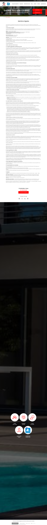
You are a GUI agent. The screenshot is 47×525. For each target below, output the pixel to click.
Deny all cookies (22, 523)
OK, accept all (15, 523)
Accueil (35, 0)
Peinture (38, 3)
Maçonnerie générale (15, 3)
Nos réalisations (39, 0)
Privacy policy (33, 523)
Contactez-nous (37, 12)
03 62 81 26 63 (24, 190)
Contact (44, 0)
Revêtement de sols (27, 3)
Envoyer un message (23, 192)
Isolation (35, 3)
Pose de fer (21, 3)
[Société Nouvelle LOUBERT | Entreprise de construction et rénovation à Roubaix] (5, 4)
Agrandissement (43, 3)
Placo (32, 3)
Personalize (28, 523)
